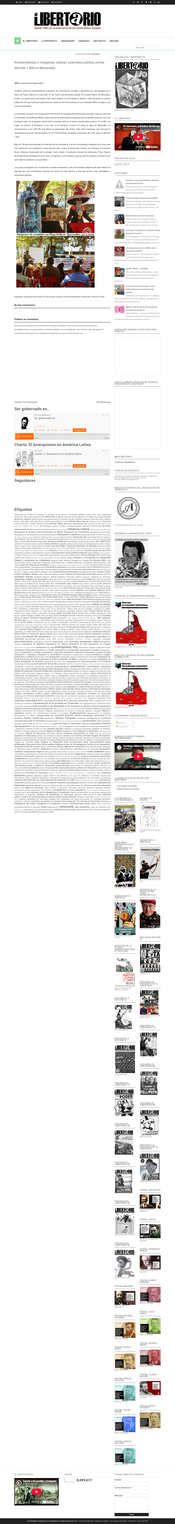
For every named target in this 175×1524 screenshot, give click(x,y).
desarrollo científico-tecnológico (79, 715)
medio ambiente (95, 751)
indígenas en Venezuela (87, 731)
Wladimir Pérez (75, 629)
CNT (97, 541)
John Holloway (43, 581)
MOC (43, 588)
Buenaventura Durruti (75, 541)
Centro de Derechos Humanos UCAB (55, 548)
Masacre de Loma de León (47, 593)
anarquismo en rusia (45, 647)
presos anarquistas (61, 768)
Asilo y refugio (20, 541)
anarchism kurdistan (83, 639)
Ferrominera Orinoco (85, 567)
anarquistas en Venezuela (45, 664)
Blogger (96, 54)
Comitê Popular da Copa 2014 (97, 550)
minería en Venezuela (24, 756)
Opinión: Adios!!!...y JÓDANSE (137, 269)
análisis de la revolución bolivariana (58, 671)
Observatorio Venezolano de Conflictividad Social (41, 597)
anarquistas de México (68, 659)
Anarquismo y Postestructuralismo (43, 535)
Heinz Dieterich (45, 574)
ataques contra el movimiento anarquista (39, 680)
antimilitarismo (78, 666)
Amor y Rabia (62, 530)
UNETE (17, 627)
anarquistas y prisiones (24, 667)
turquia (93, 804)
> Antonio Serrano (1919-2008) (127, 789)
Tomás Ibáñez (26, 622)
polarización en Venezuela (81, 765)
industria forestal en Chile (36, 729)
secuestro (90, 788)
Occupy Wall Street (71, 597)
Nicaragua (74, 595)
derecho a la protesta (59, 713)
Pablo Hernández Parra (77, 599)
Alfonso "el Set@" (28, 524)
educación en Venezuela (34, 721)
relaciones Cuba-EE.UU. (40, 778)
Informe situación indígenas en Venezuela (93, 577)
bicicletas (85, 684)
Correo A (47, 553)
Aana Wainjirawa (104, 515)
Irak (81, 579)
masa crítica (62, 752)
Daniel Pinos (32, 555)
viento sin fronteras (98, 807)
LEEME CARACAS (104, 584)
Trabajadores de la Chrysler (45, 622)
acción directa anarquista (89, 634)
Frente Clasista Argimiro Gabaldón (53, 569)
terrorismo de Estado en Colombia (46, 801)
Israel (108, 579)
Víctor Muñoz (47, 629)
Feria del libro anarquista (55, 567)
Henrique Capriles (58, 574)
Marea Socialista (29, 590)
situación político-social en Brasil (88, 795)
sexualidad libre (60, 790)
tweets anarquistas (103, 804)
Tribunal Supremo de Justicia (73, 625)
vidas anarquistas (82, 807)
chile (32, 689)
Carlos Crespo (104, 544)
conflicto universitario (24, 693)
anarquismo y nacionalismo (49, 654)
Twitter (95, 625)
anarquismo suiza (103, 647)
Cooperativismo (37, 553)
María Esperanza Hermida (65, 590)
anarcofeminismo (23, 641)
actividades (106, 634)
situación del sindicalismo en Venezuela (55, 794)
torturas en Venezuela (90, 801)
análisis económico (81, 671)
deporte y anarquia (93, 711)
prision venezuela (104, 768)
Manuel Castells (84, 588)
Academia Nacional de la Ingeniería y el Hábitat (75, 517)
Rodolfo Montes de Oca (99, 611)
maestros (55, 749)
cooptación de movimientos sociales (70, 696)
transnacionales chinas (80, 803)
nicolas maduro (34, 759)
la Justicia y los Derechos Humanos (76, 736)
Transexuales (63, 622)
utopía (43, 807)
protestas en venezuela (37, 773)
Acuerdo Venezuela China (93, 519)
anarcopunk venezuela (43, 642)
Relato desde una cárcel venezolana (140, 216)
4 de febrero (73, 515)
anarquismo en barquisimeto (24, 647)
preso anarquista (46, 768)
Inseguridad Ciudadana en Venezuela (30, 579)
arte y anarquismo (60, 676)
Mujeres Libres (35, 595)
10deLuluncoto (20, 515)
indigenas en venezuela (89, 726)
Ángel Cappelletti (29, 812)
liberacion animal (21, 738)
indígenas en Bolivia (22, 731)
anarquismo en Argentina (33, 644)
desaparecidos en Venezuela (50, 715)
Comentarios (123, 727)
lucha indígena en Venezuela (48, 742)
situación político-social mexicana (61, 797)
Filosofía (97, 567)
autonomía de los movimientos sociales (74, 682)
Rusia (74, 613)
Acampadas (99, 517)
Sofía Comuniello (60, 618)
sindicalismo (80, 790)
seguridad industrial (103, 788)
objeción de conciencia (23, 761)
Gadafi (74, 569)
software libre (54, 799)
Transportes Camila (40, 625)
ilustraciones (45, 726)
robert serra (19, 788)
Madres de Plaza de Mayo (54, 588)
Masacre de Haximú (29, 593)
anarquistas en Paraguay (23, 664)
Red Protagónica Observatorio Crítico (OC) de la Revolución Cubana (43, 609)
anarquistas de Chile (29, 659)
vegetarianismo (53, 807)
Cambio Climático (51, 544)
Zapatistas (18, 632)
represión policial (33, 785)
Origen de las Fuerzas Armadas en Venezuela (37, 599)
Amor (55, 529)
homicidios (35, 726)
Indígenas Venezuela (66, 577)
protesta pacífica (88, 770)
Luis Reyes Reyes (25, 588)
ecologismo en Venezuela (98, 718)
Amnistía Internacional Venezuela (39, 529)
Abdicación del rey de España (26, 517)
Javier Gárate (32, 581)
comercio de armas (22, 691)
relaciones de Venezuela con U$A (59, 780)
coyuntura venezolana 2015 (56, 701)
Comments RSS (142, 1521)
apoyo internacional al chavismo (76, 673)
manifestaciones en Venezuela (85, 749)
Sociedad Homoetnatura (41, 618)
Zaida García (106, 629)
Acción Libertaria (75, 519)
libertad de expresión (22, 740)
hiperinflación (96, 724)
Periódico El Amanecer (82, 602)
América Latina (78, 529)
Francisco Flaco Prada (30, 569)
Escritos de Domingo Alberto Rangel (45, 558)
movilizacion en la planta (44, 756)
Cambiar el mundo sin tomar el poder (28, 544)
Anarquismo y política (68, 534)
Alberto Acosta (62, 521)
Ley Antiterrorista (46, 586)
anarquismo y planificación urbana (76, 655)
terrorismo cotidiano (22, 801)
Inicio (35, 402)
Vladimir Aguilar (34, 629)
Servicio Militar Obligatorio (24, 616)
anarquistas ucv (105, 664)
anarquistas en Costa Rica (55, 661)
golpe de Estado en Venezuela (66, 724)
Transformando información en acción (94, 622)
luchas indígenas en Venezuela (70, 746)
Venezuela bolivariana (76, 627)
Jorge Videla (66, 581)
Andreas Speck (28, 537)
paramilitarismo (63, 761)
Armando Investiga (77, 539)
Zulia (29, 632)
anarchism (70, 639)
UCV (104, 625)
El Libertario (30, 41)
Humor (54, 577)
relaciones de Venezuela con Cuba (29, 780)
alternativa (41, 639)
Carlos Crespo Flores (22, 546)
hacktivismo (85, 724)
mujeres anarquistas (90, 756)
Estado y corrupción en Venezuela (92, 557)
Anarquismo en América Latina (28, 532)
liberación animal (36, 738)
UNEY (22, 627)
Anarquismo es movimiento (99, 532)
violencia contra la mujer (64, 809)
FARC (104, 560)
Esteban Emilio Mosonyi (61, 560)
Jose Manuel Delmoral (97, 581)
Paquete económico (96, 599)
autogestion (40, 682)
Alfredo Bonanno (43, 524)
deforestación (87, 709)
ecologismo (81, 718)
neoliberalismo (20, 758)
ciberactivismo (41, 689)
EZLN (51, 555)
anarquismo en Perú (77, 644)
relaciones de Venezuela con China (64, 778)
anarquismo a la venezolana (66, 642)
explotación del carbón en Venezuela (39, 297)
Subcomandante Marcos (87, 618)
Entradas (121, 723)
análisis (28, 669)
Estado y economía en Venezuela (32, 560)
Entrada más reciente (23, 402)
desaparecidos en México (25, 715)
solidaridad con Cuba (69, 799)
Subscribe (57, 2)
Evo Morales (95, 560)
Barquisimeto (42, 541)
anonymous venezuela (44, 667)
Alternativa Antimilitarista (74, 524)
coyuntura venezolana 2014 (28, 700)
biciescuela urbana (96, 684)
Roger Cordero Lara (34, 613)
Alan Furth (29, 521)
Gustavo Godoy (104, 572)
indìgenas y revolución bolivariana (77, 729)
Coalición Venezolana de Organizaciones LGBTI (31, 551)
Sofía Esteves (72, 618)
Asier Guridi (106, 539)
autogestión (51, 682)
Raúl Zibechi (77, 607)
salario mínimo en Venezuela (56, 788)
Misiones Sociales (21, 595)
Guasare (59, 297)
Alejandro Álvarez (89, 521)
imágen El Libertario (58, 726)
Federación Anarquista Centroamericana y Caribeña (52, 563)
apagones (40, 673)
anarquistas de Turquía (87, 659)
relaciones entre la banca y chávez (87, 780)
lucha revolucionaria (73, 742)
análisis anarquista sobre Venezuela (47, 669)
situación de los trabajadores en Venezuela (50, 792)
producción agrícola (57, 770)
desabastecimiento (78, 713)
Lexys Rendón (32, 586)
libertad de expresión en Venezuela (44, 740)
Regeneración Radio (22, 611)
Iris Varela (88, 579)
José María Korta (31, 584)
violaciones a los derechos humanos (38, 810)
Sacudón (80, 613)
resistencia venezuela (66, 785)
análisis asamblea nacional (74, 669)
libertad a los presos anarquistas (96, 738)
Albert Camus (50, 521)
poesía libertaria (63, 765)
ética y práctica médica (45, 812)
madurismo (45, 749)
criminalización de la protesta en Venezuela (55, 703)
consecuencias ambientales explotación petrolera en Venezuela (81, 693)
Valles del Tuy (44, 627)
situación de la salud (22, 792)
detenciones (49, 718)
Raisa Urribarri (19, 607)
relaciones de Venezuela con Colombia (94, 778)
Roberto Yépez (82, 611)
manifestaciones (66, 749)
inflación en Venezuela (35, 733)
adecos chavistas (57, 637)
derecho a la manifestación (37, 713)
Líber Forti (37, 588)
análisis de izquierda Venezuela (28, 671)
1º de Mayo (50, 515)
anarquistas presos (64, 664)
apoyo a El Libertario (53, 673)
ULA (108, 625)
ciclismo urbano (55, 689)
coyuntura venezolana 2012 (76, 698)
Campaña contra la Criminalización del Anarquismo (79, 544)
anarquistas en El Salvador (98, 661)
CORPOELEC (105, 541)
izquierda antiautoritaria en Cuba (79, 733)
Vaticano (53, 627)
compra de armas (68, 691)
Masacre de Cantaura (87, 590)
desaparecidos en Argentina (99, 713)
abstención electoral (102, 632)
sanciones (72, 788)
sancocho (81, 788)
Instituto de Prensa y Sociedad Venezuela (63, 579)
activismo (18, 637)
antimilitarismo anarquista (99, 666)
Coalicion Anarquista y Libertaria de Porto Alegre (93, 548)
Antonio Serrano (66, 537)
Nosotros (30, 2)
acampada (73, 634)
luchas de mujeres (32, 746)
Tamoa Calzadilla (33, 620)
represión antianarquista (68, 783)
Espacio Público (66, 558)
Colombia (53, 550)
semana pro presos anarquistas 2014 (29, 790)
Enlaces (114, 41)
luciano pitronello (33, 749)
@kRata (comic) (85, 515)
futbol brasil (27, 724)
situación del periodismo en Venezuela (84, 792)
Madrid (66, 588)
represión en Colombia (88, 783)
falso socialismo (104, 721)
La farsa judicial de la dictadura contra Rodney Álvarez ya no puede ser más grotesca (140, 289)
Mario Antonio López (45, 590)
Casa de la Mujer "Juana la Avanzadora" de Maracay (74, 546)
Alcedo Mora (75, 521)
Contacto (44, 2)
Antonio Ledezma (41, 537)
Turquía (89, 625)
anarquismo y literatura (74, 652)
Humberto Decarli (23, 576)
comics (40, 691)
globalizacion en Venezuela (42, 724)
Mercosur (95, 593)
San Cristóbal (90, 613)
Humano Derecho (103, 574)
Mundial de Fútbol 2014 (52, 595)
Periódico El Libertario (101, 602)
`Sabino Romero (38, 632)
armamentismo (32, 676)
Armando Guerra (62, 539)
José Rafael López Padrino (67, 583)
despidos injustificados (34, 718)
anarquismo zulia (42, 657)
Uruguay (34, 627)
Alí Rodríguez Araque (49, 526)
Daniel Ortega (22, 555)
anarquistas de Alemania (87, 657)
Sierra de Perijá (97, 297)
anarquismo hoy (66, 647)
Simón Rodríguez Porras (64, 615)
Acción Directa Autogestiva (42, 519)
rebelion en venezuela (90, 776)
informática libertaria (54, 733)
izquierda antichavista (102, 733)
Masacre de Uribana (83, 593)
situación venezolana (85, 797)
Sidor (38, 615)
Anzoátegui (91, 537)
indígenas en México (54, 731)
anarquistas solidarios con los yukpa (86, 664)
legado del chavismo (101, 736)
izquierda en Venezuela (24, 736)
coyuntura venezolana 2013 (99, 698)
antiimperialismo (62, 666)
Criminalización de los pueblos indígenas (69, 553)
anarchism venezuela (101, 639)
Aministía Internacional (92, 526)
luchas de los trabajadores (75, 744)
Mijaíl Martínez (104, 593)
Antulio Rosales (80, 537)
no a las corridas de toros (100, 759)
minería (107, 754)
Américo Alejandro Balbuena (100, 530)
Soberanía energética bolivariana (89, 616)
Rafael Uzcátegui (101, 604)
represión (53, 783)
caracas (97, 687)
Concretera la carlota (22, 553)
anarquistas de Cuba (48, 659)
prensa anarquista (31, 768)
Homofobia (91, 574)
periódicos (74, 763)
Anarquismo (68, 41)
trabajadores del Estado (25, 803)
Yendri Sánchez (94, 629)
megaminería (80, 754)
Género (35, 574)
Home (19, 2)
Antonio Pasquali (54, 537)
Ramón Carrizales (32, 607)
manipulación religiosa (33, 752)
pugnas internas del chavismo (55, 776)
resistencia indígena (49, 785)
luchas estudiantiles (48, 747)
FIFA (108, 560)
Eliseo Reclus (75, 555)
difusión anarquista (65, 718)
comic (34, 691)
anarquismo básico (90, 641)
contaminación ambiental (44, 696)
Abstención (50, 517)
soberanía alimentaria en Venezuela (33, 799)
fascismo (18, 724)
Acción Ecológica (61, 519)
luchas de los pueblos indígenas (49, 744)
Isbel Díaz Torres (99, 579)
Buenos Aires (89, 541)
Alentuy (99, 521)
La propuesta (49, 41)
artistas (73, 676)
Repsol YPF (52, 611)
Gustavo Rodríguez (22, 574)
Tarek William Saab (47, 620)
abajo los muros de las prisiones (58, 632)
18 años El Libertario (35, 515)
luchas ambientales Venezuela (77, 297)
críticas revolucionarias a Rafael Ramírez (67, 709)
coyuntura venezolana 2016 (81, 701)
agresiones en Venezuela (74, 637)
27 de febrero (61, 515)
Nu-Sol (16, 597)
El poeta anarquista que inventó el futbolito (142, 198)
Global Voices (97, 569)
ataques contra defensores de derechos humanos (46, 678)
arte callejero (45, 676)
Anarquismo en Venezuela (76, 532)
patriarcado (89, 761)
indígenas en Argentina (101, 729)
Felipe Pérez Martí (96, 565)
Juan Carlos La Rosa (87, 584)
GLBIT (69, 569)
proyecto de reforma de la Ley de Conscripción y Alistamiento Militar (75, 773)
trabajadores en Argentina (48, 803)
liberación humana (51, 738)
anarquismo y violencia (24, 657)
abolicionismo (77, 632)
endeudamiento (51, 721)
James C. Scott (20, 581)
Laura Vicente (20, 586)
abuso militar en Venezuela (26, 634)
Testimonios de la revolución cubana (88, 620)
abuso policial (46, 634)
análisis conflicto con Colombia (98, 669)
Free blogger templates (118, 1521)
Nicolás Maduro (85, 595)
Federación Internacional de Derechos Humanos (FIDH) (69, 565)
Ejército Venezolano (62, 555)
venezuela (66, 806)
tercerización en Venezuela (90, 799)
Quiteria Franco (73, 604)
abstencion (88, 632)
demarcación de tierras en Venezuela (69, 711)
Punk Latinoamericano (57, 604)
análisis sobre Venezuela (24, 673)
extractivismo (90, 720)
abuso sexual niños (60, 634)
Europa (75, 560)
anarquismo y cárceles (89, 650)
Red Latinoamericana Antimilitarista (97, 607)
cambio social (61, 687)
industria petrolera (55, 729)
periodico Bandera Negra (31, 763)
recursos (103, 776)
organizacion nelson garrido (45, 761)
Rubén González (63, 613)
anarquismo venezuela (24, 650)
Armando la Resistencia (92, 539)
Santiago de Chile (103, 613)
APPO (94, 515)
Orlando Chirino (60, 599)
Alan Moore (39, 521)
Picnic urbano (19, 604)
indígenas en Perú (70, 731)
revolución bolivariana (101, 785)
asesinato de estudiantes (87, 676)
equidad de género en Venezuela (70, 721)
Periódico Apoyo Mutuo (64, 602)
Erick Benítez (26, 558)
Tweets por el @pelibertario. (125, 462)
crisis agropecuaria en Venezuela (92, 703)
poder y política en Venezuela (41, 765)
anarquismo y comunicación (67, 650)
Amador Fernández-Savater (70, 526)
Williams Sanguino (60, 629)
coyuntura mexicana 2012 (33, 698)
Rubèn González (49, 613)
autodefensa (30, 682)
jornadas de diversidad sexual (47, 736)
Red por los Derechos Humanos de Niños (92, 609)
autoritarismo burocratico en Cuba (29, 684)
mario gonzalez (50, 752)
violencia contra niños (85, 810)
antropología (19, 669)
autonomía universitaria (101, 682)
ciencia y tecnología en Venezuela (95, 689)
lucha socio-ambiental (93, 742)
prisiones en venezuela (23, 770)
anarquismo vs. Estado (44, 650)
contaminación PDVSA (23, 696)
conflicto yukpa (42, 693)
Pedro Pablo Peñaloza (35, 602)
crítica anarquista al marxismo (78, 706)
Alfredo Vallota (56, 524)
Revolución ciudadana (66, 611)
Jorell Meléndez (55, 581)
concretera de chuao (101, 691)
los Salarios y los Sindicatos (95, 740)
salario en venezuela (34, 788)
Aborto (42, 517)
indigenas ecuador (72, 726)
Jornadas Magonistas (79, 581)
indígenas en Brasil (37, 731)
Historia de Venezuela (75, 574)
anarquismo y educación (52, 652)
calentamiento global (46, 687)
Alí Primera (34, 526)
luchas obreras (91, 747)
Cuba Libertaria (93, 553)
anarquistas (54, 657)
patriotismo (99, 761)
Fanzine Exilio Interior (22, 563)
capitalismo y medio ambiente (80, 687)
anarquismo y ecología (31, 652)
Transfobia (73, 622)
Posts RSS (132, 1521)
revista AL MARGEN (83, 785)
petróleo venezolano (86, 763)
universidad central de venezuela (27, 807)
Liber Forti (59, 586)
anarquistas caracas (68, 657)
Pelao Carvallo (48, 602)
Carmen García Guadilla (41, 546)
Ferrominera (71, 567)
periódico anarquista (61, 763)
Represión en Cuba (39, 611)
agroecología (30, 639)
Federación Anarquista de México (34, 565)
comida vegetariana (52, 691)
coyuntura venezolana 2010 (54, 698)
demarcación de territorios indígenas (38, 711)
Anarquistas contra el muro (90, 535)
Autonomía (32, 541)
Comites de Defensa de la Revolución (70, 551)
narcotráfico (105, 756)
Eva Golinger (84, 560)
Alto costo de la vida (92, 524)
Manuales (84, 41)
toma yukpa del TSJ (71, 801)
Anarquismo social (21, 535)
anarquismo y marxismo (25, 654)
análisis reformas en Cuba (100, 671)
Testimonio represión (64, 620)
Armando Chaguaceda (47, 539)
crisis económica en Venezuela (48, 706)
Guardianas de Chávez (88, 572)
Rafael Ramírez (86, 604)
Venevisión (61, 627)
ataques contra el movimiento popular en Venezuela (76, 680)
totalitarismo (105, 801)
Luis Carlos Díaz (69, 586)
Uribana (27, 627)
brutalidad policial (29, 687)
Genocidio (87, 569)
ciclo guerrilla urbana (71, 689)
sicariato (70, 790)
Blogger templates (102, 1521)
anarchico (60, 639)
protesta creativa (73, 770)
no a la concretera (47, 759)
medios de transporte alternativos (60, 754)
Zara (24, 632)
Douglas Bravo (43, 555)
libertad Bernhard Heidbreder (70, 738)
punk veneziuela (74, 776)
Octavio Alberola (86, 597)
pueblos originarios (34, 776)
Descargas (100, 41)
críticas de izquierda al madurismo (38, 708)
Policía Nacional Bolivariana (37, 604)
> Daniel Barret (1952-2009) (126, 786)
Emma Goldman (89, 555)
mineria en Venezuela (95, 754)
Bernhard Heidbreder (57, 541)
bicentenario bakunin (71, 684)
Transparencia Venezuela (23, 625)
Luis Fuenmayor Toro (85, 586)
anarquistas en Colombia (32, 661)
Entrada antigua (103, 402)
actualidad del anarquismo (36, 636)
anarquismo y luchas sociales (97, 652)
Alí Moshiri (24, 526)
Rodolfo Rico (19, 613)
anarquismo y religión (100, 654)
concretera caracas (84, 691)
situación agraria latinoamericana (98, 790)
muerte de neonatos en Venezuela (68, 756)
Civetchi (72, 548)
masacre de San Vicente (77, 752)
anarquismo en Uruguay (99, 644)
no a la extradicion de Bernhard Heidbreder (72, 759)
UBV (100, 625)
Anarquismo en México (53, 532)
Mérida (66, 595)
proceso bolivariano (41, 770)
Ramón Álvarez (66, 607)
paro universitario (78, 761)
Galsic (80, 569)
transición (65, 804)
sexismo (48, 790)
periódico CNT (46, 763)
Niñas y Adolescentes (102, 595)
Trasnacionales (55, 625)
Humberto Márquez (42, 577)
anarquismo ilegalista (87, 647)
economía (18, 721)
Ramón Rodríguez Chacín (49, 607)
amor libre (51, 639)
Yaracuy (84, 629)
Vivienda (22, 629)
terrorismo (106, 799)
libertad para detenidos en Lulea (71, 740)
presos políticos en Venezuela (83, 768)
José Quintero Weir (46, 584)
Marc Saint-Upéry (97, 588)
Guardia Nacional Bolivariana (65, 572)
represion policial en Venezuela (36, 783)
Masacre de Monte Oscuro (66, 593)
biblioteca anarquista (54, 684)
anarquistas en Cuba (76, 661)
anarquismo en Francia (56, 644)
